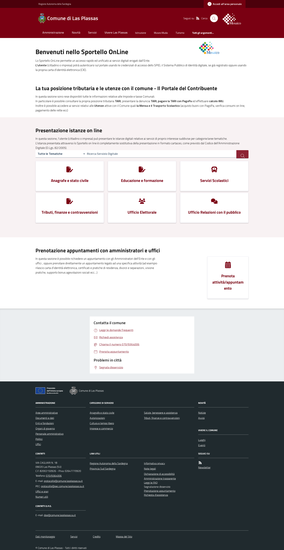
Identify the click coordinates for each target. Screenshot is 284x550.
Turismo (180, 33)
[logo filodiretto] (234, 18)
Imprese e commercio (101, 428)
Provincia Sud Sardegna (102, 469)
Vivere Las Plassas (116, 32)
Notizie (202, 413)
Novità (76, 32)
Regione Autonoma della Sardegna (54, 4)
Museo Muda (161, 33)
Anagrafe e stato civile (102, 413)
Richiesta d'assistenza (156, 495)
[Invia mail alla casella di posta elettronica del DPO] (60, 515)
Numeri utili (42, 497)
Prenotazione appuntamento (159, 491)
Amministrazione (53, 32)
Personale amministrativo (49, 434)
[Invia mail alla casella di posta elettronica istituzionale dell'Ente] (63, 481)
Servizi (92, 32)
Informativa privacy (154, 463)
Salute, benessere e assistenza (161, 413)
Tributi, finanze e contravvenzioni (162, 418)
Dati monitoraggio (45, 536)
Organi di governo (45, 428)
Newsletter (204, 467)
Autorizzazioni (97, 418)
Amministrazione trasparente (160, 478)
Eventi (201, 445)
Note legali (150, 469)
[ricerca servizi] (242, 154)
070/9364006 (54, 476)
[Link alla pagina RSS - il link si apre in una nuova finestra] (198, 18)
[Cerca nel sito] (214, 18)
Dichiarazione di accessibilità (159, 474)
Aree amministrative (47, 413)
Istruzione (140, 33)
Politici (39, 439)
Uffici (38, 444)
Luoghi (201, 440)
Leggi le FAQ (151, 483)
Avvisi (201, 418)
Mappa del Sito (124, 536)
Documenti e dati (45, 418)
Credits (96, 536)
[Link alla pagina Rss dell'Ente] (200, 463)
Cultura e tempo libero (102, 423)
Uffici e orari (42, 491)
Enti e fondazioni (45, 423)
